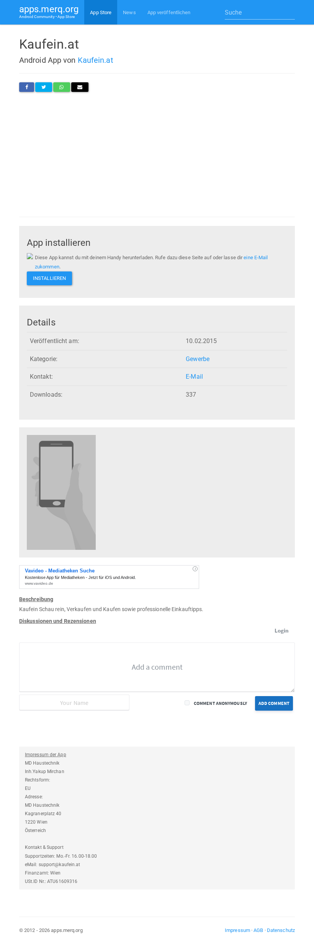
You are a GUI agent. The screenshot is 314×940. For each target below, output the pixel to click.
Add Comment (273, 703)
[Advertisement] (157, 154)
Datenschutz (281, 930)
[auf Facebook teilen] (26, 87)
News (129, 12)
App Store (100, 12)
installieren (49, 278)
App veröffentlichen (169, 12)
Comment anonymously (220, 703)
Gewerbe (197, 359)
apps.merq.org (48, 11)
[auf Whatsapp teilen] (61, 87)
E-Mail (194, 376)
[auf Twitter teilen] (43, 87)
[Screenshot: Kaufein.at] (61, 492)
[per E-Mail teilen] (79, 87)
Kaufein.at (95, 60)
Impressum (237, 930)
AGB (258, 930)
